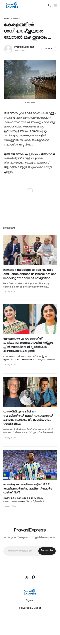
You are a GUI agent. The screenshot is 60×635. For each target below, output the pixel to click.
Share (48, 48)
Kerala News (12, 19)
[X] (26, 577)
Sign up (30, 600)
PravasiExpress (24, 47)
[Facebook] (33, 577)
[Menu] (55, 5)
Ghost (37, 608)
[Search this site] (49, 5)
